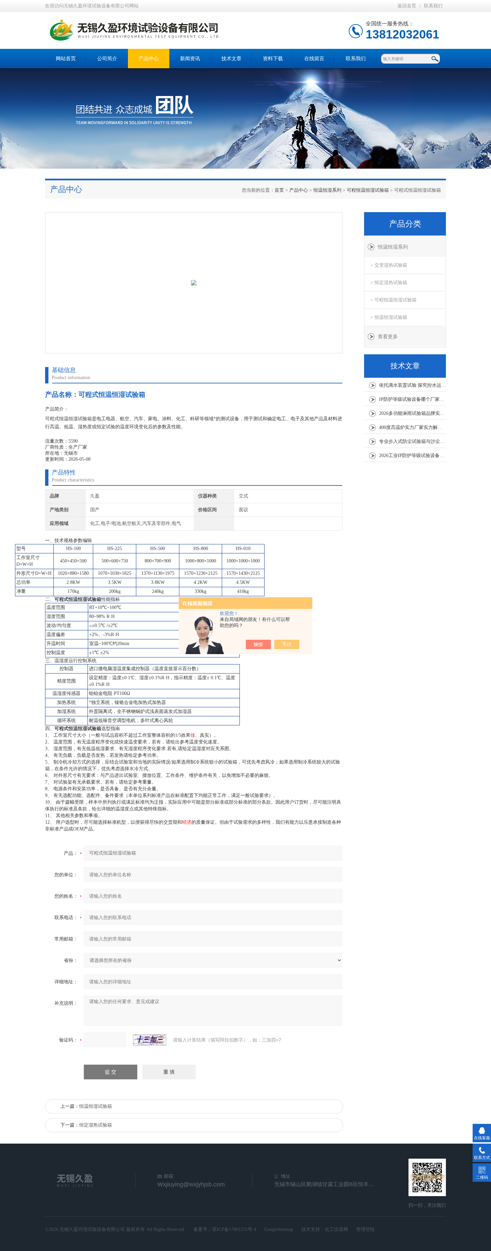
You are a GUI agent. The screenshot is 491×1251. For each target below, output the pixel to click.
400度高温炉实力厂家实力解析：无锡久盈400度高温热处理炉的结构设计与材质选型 (412, 427)
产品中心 (149, 58)
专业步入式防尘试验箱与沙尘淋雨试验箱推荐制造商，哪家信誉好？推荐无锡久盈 (412, 441)
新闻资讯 (190, 58)
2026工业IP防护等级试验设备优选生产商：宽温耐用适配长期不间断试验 (412, 455)
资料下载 (273, 58)
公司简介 (107, 58)
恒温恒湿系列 (327, 190)
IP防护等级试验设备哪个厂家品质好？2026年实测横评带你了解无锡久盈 (412, 399)
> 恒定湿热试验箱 (388, 282)
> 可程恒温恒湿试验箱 (393, 299)
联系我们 (433, 5)
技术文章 (231, 58)
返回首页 (406, 5)
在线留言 (314, 58)
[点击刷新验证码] (149, 1040)
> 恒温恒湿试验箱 (388, 317)
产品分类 (405, 223)
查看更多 (388, 336)
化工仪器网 (336, 1229)
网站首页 (66, 58)
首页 (279, 190)
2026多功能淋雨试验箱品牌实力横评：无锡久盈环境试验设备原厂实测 (412, 413)
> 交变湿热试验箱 (388, 265)
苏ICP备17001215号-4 (234, 1229)
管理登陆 (365, 1229)
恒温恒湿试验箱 (95, 1106)
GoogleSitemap (278, 1229)
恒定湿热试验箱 (95, 1125)
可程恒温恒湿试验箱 (368, 190)
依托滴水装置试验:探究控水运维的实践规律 (412, 385)
